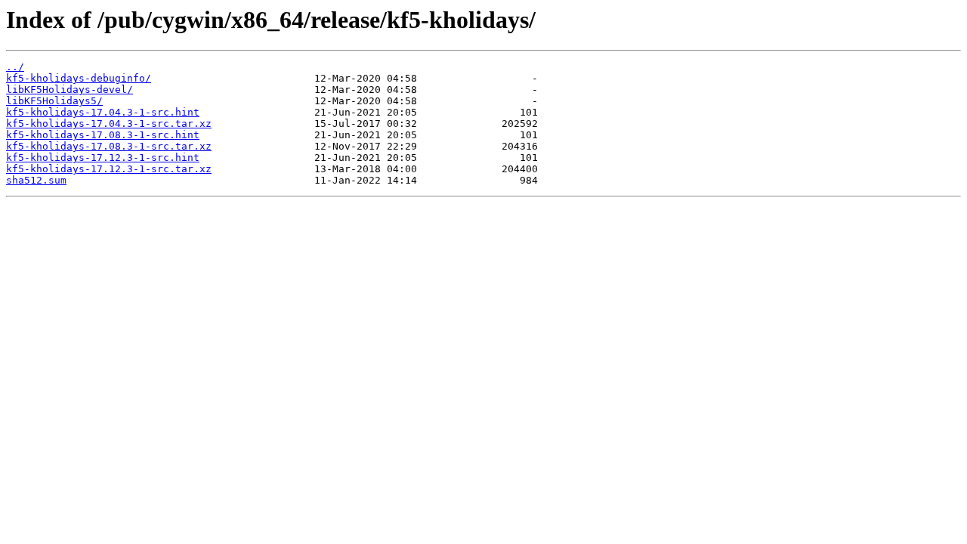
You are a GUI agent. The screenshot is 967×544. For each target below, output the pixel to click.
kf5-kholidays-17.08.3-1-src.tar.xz (109, 146)
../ (15, 67)
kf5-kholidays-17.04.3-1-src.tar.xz (109, 123)
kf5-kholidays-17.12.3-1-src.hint (102, 157)
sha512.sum (36, 180)
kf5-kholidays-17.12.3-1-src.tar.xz (109, 169)
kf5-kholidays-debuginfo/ (78, 78)
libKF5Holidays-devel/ (69, 89)
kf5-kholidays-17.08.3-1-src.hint (102, 135)
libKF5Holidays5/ (54, 101)
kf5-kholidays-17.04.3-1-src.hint (102, 112)
